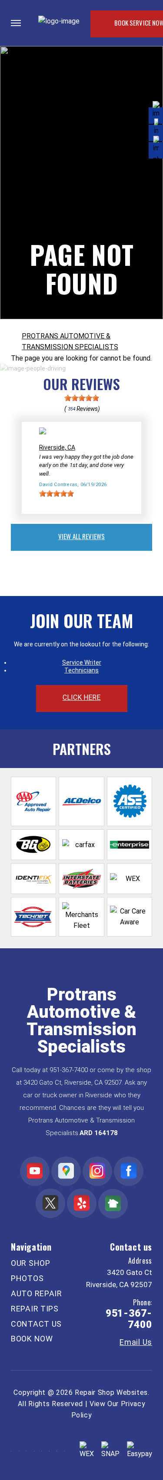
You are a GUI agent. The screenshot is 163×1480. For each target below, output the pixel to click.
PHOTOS (27, 1278)
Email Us (136, 1342)
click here (82, 697)
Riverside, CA (57, 447)
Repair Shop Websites (111, 1392)
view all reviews (81, 536)
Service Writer (81, 662)
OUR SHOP (30, 1263)
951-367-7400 (69, 1070)
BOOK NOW (32, 1338)
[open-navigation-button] (16, 23)
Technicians (81, 670)
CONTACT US (36, 1323)
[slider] (81, 397)
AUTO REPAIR (36, 1293)
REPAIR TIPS (35, 1308)
